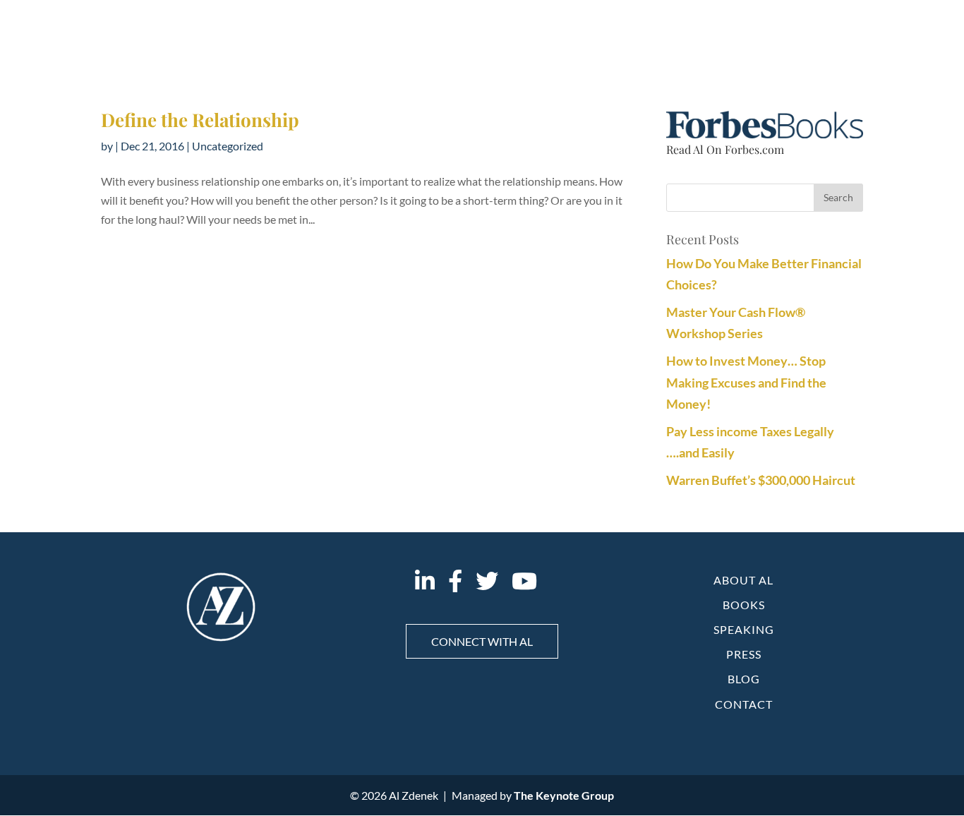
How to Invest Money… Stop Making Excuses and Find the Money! (746, 382)
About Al (743, 580)
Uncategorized (227, 145)
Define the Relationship (200, 119)
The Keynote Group (564, 795)
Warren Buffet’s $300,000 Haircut (760, 480)
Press (743, 654)
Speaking (743, 629)
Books (744, 604)
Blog (744, 678)
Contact (744, 704)
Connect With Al (482, 641)
